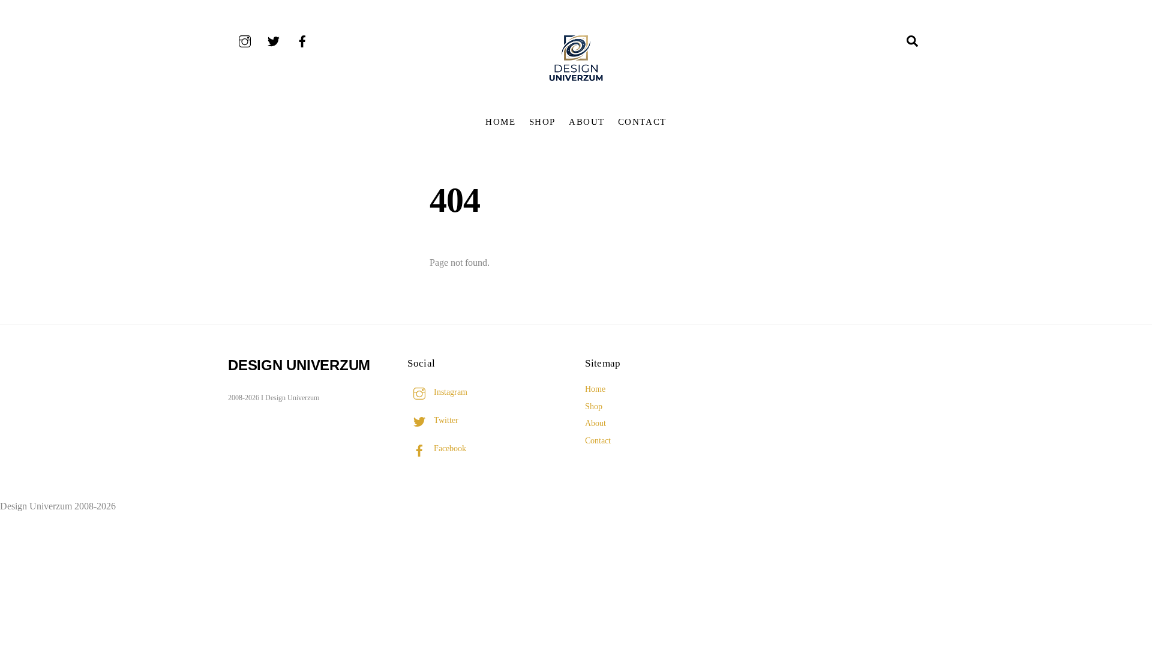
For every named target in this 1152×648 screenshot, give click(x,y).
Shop (542, 121)
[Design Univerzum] (576, 82)
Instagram (449, 392)
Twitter (444, 420)
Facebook (448, 448)
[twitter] (274, 40)
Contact (642, 121)
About (587, 121)
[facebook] (302, 40)
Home (500, 121)
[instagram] (245, 40)
